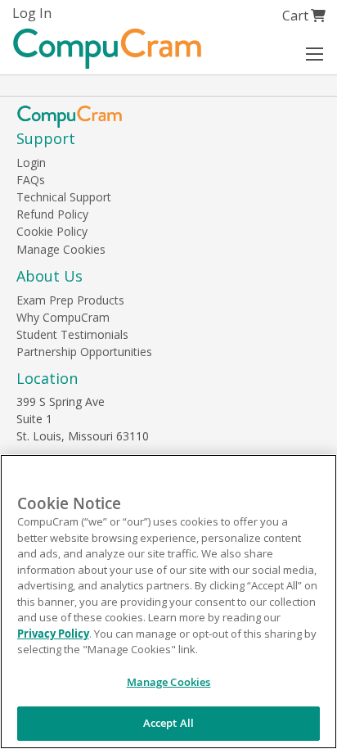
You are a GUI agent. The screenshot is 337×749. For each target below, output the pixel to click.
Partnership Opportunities (84, 351)
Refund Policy (52, 214)
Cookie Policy (52, 231)
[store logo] (107, 48)
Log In (32, 13)
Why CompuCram (63, 317)
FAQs (30, 179)
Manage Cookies (61, 249)
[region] (168, 601)
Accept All (168, 722)
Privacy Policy (53, 633)
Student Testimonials (72, 334)
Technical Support (63, 197)
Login (31, 162)
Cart (304, 15)
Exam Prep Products (70, 300)
